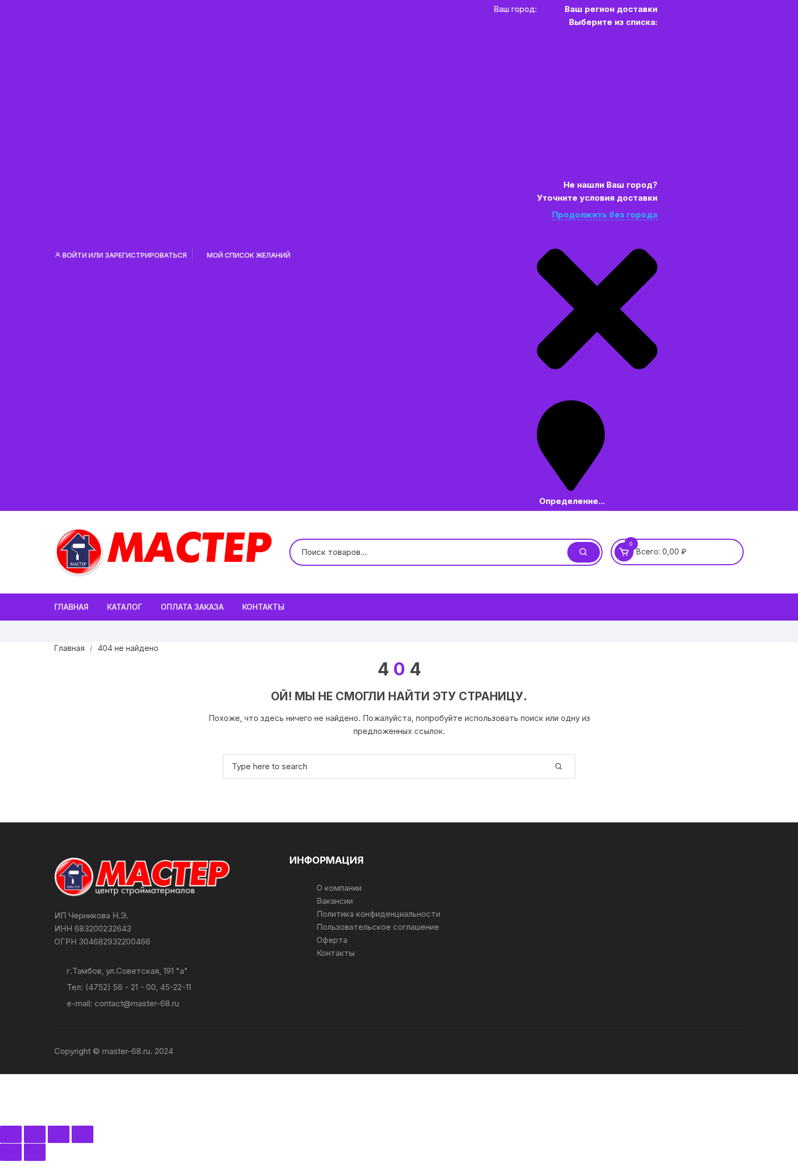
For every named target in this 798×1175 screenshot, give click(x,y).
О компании (339, 888)
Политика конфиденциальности (378, 914)
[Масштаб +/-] (11, 1134)
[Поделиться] (58, 1134)
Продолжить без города (604, 214)
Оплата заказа (192, 606)
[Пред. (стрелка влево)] (11, 1152)
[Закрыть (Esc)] (82, 1134)
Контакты (263, 606)
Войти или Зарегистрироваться (124, 255)
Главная (71, 606)
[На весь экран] (35, 1134)
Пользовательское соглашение (377, 927)
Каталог (124, 606)
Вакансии (334, 901)
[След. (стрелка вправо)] (35, 1152)
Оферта (331, 940)
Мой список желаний (247, 255)
